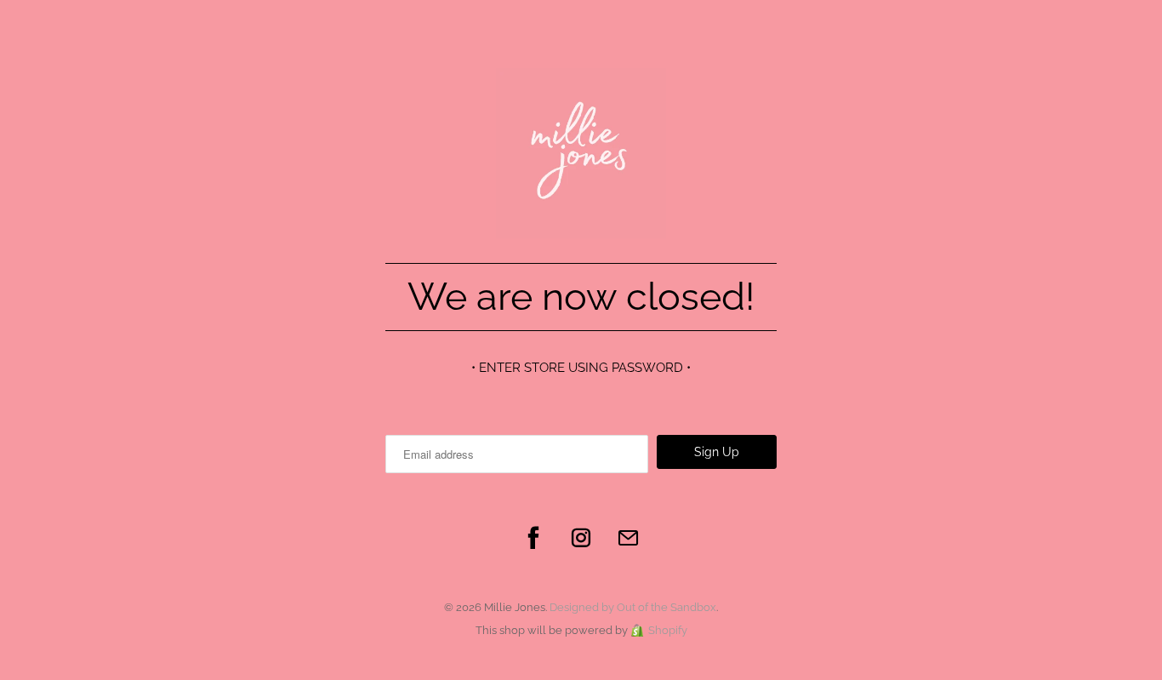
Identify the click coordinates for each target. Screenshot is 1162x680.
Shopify (667, 630)
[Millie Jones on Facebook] (533, 537)
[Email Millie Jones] (628, 537)
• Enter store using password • (581, 367)
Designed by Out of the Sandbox (633, 607)
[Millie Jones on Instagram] (581, 537)
